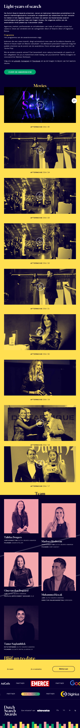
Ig (75, 710)
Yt (64, 710)
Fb (58, 710)
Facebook (36, 61)
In (69, 710)
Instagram (25, 61)
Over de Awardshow (20, 72)
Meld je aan (63, 669)
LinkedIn (17, 61)
